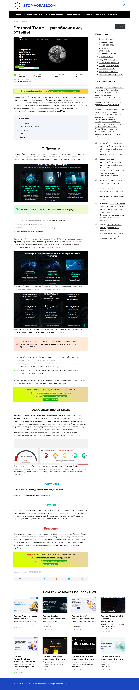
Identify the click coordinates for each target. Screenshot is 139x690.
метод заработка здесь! (70, 91)
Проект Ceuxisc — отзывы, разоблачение (54, 617)
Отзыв (22, 134)
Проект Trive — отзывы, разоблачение (25, 617)
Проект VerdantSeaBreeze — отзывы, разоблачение (25, 658)
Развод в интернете (109, 65)
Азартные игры (107, 45)
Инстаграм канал (107, 54)
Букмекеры (100, 14)
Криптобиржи (106, 56)
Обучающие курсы (108, 60)
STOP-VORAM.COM (39, 6)
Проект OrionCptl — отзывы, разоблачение (54, 657)
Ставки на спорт (73, 14)
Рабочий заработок (33, 14)
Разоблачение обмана (29, 127)
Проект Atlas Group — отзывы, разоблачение (83, 657)
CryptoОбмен (106, 39)
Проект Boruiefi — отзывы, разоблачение (83, 617)
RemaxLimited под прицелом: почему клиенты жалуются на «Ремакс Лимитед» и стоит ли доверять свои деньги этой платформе (108, 102)
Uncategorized (106, 42)
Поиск (97, 22)
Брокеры (88, 14)
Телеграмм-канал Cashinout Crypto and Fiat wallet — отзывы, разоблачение (112, 146)
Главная (17, 14)
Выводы (23, 137)
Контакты (112, 14)
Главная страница (20, 21)
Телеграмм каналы (54, 14)
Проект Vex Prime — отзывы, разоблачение (112, 657)
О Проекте (24, 123)
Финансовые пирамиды (111, 74)
